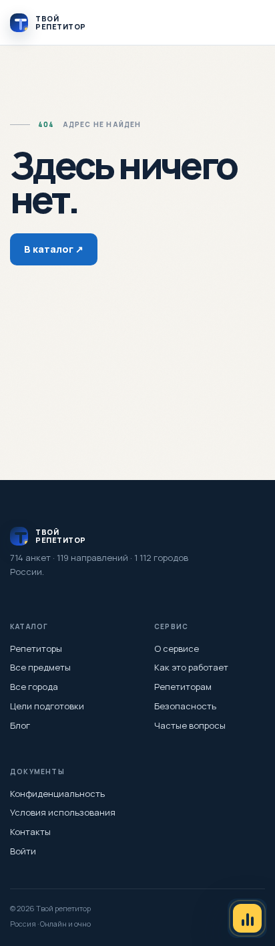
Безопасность (185, 706)
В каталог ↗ (53, 249)
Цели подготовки (47, 706)
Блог (20, 725)
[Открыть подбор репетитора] (247, 918)
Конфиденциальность (57, 794)
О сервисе (176, 648)
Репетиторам (183, 687)
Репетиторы (36, 648)
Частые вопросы (190, 725)
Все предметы (40, 667)
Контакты (30, 832)
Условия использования (62, 812)
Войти (23, 851)
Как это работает (191, 667)
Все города (34, 687)
